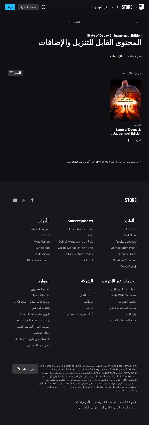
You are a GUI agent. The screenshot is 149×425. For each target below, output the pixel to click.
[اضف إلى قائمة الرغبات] (137, 84)
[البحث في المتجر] (137, 22)
